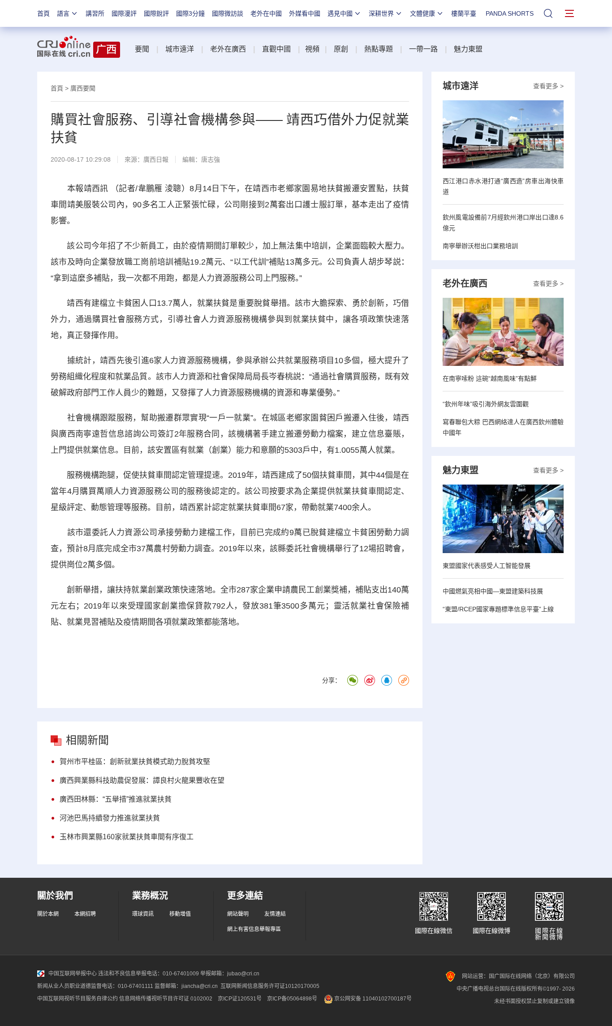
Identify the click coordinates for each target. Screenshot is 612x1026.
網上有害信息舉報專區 (254, 929)
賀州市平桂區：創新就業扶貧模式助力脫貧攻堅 (135, 761)
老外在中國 (266, 13)
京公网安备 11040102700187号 (372, 999)
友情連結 (275, 914)
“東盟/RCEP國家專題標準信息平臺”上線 (498, 609)
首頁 (43, 13)
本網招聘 (85, 914)
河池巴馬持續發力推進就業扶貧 (110, 818)
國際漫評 (124, 13)
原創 (341, 49)
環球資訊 (143, 914)
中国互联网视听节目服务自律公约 (77, 999)
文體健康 (422, 13)
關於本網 (48, 914)
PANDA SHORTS (510, 13)
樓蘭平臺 (463, 13)
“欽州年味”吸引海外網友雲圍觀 (486, 404)
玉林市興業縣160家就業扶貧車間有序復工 (127, 837)
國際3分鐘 (190, 13)
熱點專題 (378, 49)
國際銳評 (156, 13)
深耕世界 (381, 13)
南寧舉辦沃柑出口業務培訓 (480, 245)
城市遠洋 (179, 49)
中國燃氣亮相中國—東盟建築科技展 (493, 591)
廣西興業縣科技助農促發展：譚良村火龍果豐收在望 (142, 780)
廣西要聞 (82, 88)
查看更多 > (548, 86)
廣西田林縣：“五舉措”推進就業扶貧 (116, 799)
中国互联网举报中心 (72, 973)
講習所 (95, 13)
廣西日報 (155, 159)
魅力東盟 (468, 49)
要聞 (142, 49)
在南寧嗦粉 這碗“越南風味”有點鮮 (490, 378)
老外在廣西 (228, 49)
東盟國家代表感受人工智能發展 (486, 565)
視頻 (312, 49)
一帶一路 (423, 49)
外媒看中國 (304, 13)
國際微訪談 (227, 13)
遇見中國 (340, 13)
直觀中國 (276, 49)
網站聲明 (238, 914)
